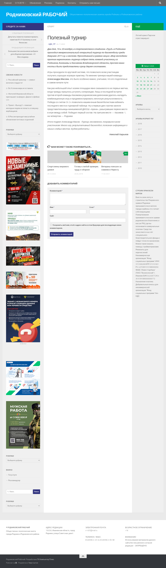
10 (137, 81)
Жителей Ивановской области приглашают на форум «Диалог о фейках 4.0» (23, 97)
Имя (52, 207)
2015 (140, 140)
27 (148, 89)
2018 (140, 124)
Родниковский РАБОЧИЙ (36, 15)
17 (137, 85)
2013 (140, 151)
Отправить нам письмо (89, 3)
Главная (8, 3)
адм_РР (51, 44)
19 (144, 85)
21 (151, 85)
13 (148, 81)
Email (92, 207)
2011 (140, 163)
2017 (140, 129)
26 (144, 89)
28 (151, 89)
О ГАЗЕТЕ (19, 3)
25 (141, 89)
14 (151, 81)
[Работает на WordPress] (16, 563)
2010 (140, 168)
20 (148, 85)
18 (141, 85)
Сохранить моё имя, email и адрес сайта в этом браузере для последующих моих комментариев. (85, 226)
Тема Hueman (33, 563)
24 (137, 89)
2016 (140, 135)
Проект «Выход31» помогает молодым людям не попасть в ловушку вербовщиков (22, 108)
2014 (140, 146)
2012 (140, 157)
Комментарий (56, 191)
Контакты (72, 3)
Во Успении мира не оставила (20, 88)
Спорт (50, 26)
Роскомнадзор (14, 480)
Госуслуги (12, 475)
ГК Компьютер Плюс (45, 559)
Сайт (52, 216)
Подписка (60, 3)
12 (144, 81)
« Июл (138, 96)
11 (141, 81)
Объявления (35, 3)
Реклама (48, 3)
